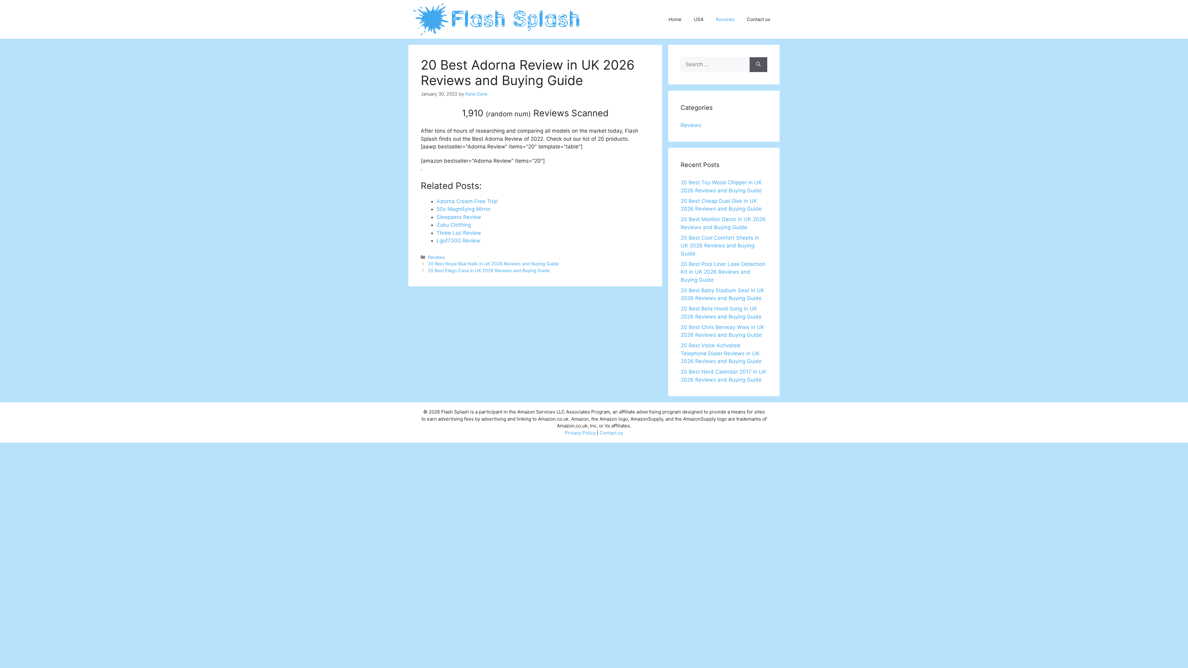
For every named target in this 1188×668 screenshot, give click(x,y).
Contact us (758, 19)
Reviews (725, 19)
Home (675, 19)
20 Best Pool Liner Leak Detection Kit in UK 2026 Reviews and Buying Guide (723, 272)
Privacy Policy (580, 433)
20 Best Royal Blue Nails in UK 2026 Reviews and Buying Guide (493, 263)
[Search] (758, 64)
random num (508, 114)
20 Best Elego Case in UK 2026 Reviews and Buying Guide (488, 270)
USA (699, 19)
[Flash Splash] (497, 19)
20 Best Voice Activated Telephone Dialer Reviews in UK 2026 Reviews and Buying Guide (721, 353)
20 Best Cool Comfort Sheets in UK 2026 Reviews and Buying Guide (720, 246)
